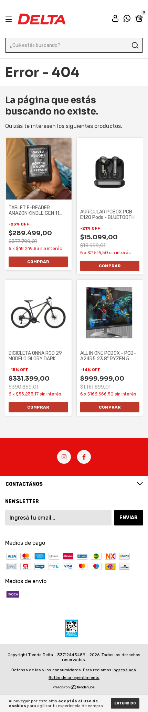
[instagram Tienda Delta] (64, 457)
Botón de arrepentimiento (74, 677)
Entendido (125, 703)
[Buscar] (134, 45)
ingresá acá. (125, 670)
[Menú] (9, 19)
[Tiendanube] (74, 687)
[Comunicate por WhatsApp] (127, 19)
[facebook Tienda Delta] (84, 457)
